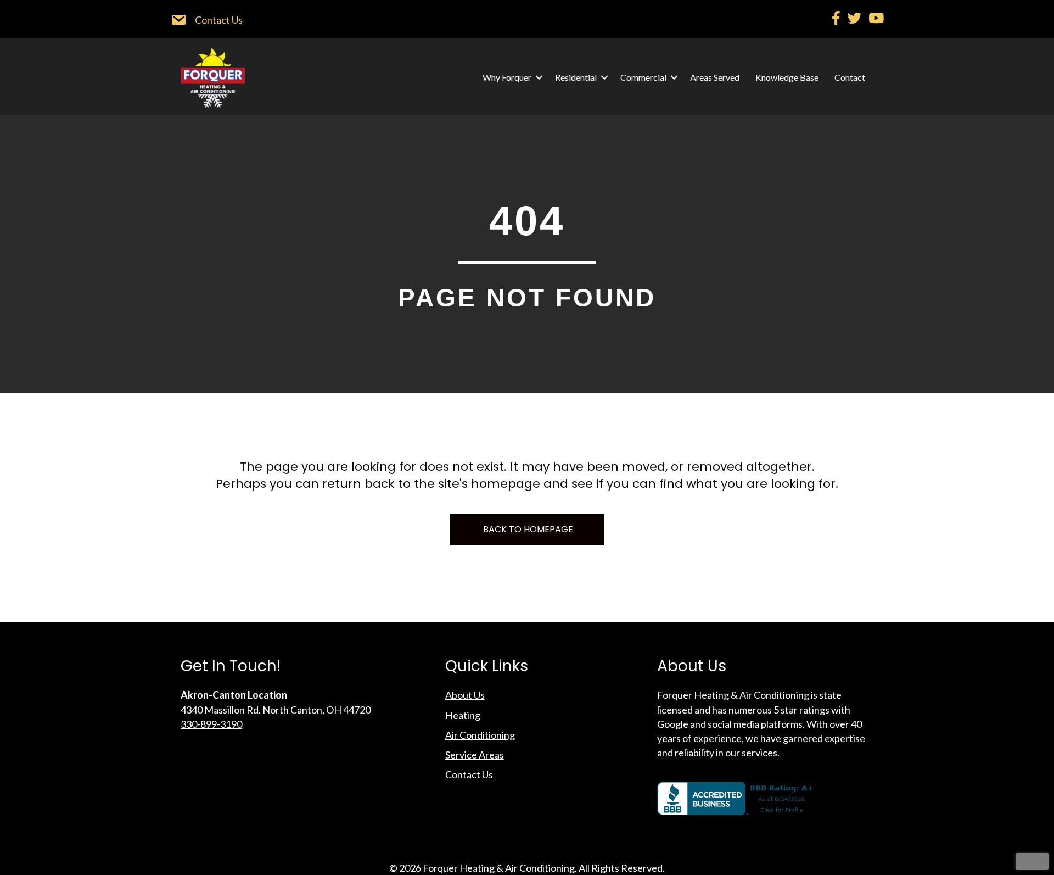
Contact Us (469, 774)
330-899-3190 (211, 724)
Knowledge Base (786, 77)
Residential (576, 77)
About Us (465, 695)
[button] (539, 77)
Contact (849, 77)
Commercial (643, 77)
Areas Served (714, 77)
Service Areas (474, 755)
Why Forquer (507, 77)
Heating (462, 715)
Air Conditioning (480, 735)
